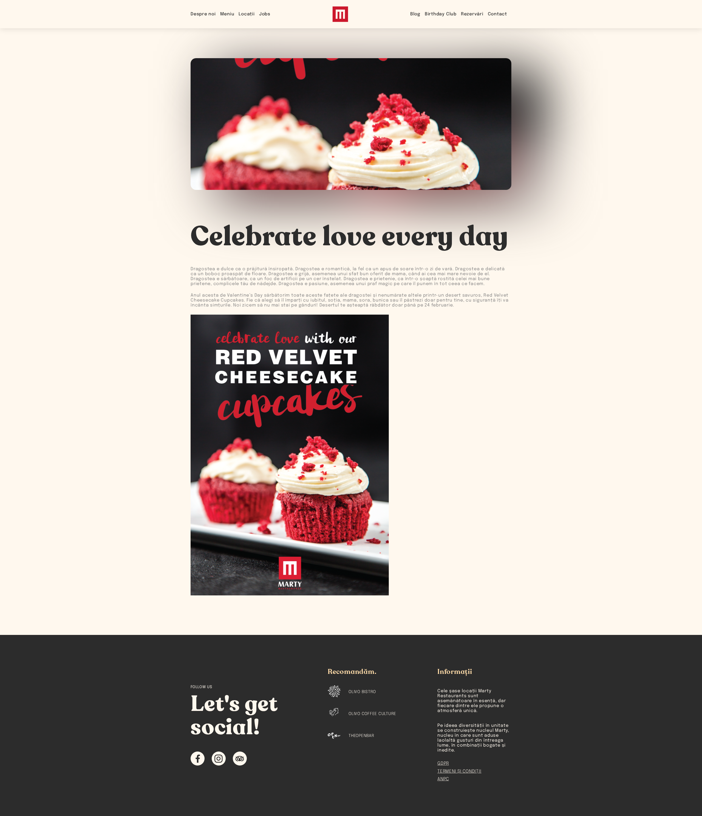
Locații (246, 14)
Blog (415, 14)
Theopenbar (361, 736)
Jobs (264, 14)
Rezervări (472, 14)
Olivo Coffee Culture (372, 714)
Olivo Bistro (362, 692)
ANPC (443, 779)
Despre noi (203, 14)
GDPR (443, 763)
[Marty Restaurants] (340, 14)
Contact (497, 14)
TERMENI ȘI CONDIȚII (459, 771)
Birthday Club (441, 14)
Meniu (227, 14)
